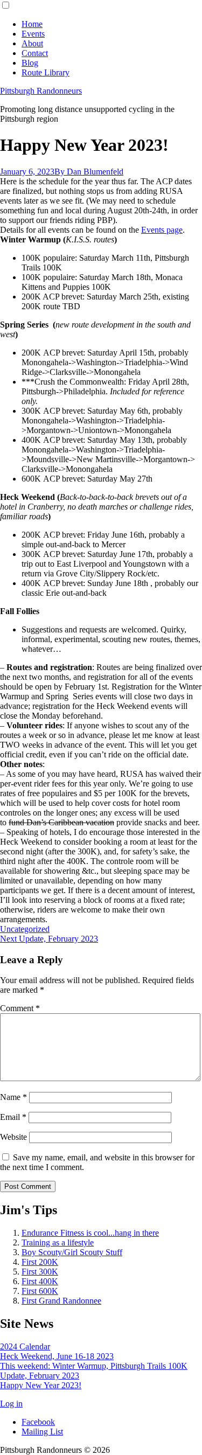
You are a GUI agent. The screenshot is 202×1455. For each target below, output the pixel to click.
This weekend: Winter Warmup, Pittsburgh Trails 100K (93, 1365)
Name (13, 1097)
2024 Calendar (25, 1346)
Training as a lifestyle (58, 1242)
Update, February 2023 (39, 1375)
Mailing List (42, 1431)
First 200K (40, 1261)
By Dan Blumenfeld (88, 171)
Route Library (45, 72)
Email (13, 1117)
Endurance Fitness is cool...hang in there (90, 1232)
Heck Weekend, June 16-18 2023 (57, 1356)
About (32, 43)
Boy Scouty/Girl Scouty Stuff (72, 1252)
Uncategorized (25, 929)
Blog (30, 62)
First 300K (40, 1271)
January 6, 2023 (27, 171)
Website (13, 1136)
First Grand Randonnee (61, 1300)
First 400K (40, 1281)
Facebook (38, 1421)
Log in (11, 1403)
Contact (35, 53)
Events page (162, 229)
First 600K (40, 1291)
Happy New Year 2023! (40, 1385)
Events (33, 33)
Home (32, 24)
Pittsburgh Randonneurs (41, 90)
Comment (20, 1008)
